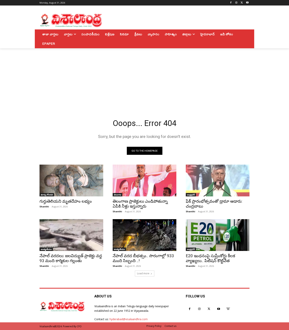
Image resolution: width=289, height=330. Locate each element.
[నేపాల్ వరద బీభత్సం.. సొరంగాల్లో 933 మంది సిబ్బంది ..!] (144, 235)
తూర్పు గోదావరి (47, 194)
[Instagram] (236, 3)
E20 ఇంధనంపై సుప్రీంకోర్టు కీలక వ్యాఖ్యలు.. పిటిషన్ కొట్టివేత (210, 258)
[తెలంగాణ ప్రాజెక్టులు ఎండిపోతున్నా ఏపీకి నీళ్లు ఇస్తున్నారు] (144, 180)
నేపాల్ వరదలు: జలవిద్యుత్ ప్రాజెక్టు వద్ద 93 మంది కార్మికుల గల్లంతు (71, 258)
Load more (143, 273)
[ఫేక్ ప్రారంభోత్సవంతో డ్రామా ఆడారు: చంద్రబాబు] (217, 180)
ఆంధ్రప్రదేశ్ (191, 194)
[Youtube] (247, 3)
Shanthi (44, 206)
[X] (241, 3)
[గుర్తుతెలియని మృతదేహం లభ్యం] (71, 180)
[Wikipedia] (228, 309)
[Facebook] (231, 3)
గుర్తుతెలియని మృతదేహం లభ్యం (66, 201)
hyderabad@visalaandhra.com (129, 319)
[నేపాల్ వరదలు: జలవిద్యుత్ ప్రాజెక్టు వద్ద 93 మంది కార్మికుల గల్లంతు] (71, 235)
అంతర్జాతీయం (46, 249)
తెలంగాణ (117, 194)
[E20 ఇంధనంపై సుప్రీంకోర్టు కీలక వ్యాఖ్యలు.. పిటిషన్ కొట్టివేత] (217, 235)
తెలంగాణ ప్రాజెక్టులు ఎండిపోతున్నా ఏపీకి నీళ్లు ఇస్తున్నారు (140, 204)
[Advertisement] (144, 77)
